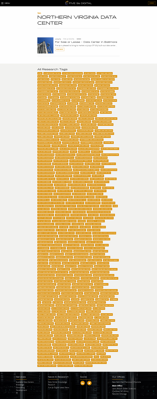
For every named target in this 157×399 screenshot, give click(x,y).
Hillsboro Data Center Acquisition (104, 233)
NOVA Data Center (103, 263)
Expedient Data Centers (78, 215)
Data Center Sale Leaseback (47, 191)
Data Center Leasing (96, 179)
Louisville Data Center (74, 248)
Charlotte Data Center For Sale (48, 121)
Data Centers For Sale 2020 (77, 200)
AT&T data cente (67, 79)
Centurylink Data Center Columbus (49, 118)
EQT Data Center (106, 206)
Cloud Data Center (44, 127)
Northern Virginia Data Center (104, 275)
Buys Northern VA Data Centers (88, 112)
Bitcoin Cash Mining (107, 91)
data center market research (94, 350)
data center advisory (108, 341)
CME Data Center (106, 112)
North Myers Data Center (46, 275)
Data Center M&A (110, 179)
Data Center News (60, 185)
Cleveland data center (105, 124)
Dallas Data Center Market (109, 148)
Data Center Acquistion (45, 157)
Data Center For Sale (103, 172)
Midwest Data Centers (97, 254)
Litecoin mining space (58, 248)
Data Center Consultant (63, 166)
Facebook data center (107, 215)
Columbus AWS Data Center (103, 130)
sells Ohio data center (65, 365)
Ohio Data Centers (83, 281)
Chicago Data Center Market (102, 121)
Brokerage (20, 384)
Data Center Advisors (45, 160)
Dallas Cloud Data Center (68, 148)
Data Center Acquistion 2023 (64, 157)
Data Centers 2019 (43, 200)
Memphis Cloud (43, 254)
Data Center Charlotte (92, 163)
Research (51, 384)
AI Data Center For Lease (91, 76)
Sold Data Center (106, 314)
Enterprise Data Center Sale (102, 209)
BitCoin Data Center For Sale (66, 88)
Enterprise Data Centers (46, 212)
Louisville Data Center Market (94, 248)
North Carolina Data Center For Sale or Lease (52, 272)
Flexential (81, 221)
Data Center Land (97, 175)
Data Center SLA (96, 188)
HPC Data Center (61, 230)
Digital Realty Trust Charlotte (65, 206)
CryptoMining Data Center (69, 139)
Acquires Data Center (45, 82)
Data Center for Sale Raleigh (47, 197)
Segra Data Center (44, 308)
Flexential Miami (77, 224)
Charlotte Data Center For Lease (106, 118)
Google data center (98, 227)
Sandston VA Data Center (87, 305)
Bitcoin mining (73, 103)
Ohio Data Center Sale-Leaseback (65, 281)
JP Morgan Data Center (45, 242)
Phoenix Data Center (63, 287)
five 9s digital (105, 356)
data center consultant (75, 344)
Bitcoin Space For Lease (93, 100)
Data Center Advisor (100, 157)
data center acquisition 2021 (65, 341)
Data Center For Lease (88, 172)
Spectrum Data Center (86, 317)
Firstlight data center (74, 218)
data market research (45, 356)
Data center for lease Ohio (75, 203)
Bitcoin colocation (110, 100)
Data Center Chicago (108, 163)
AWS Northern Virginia (81, 79)
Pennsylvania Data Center (46, 287)
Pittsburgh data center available (106, 290)
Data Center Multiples (101, 182)
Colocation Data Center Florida (48, 130)
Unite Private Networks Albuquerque (63, 326)
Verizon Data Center (98, 326)
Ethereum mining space (45, 215)
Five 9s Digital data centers (104, 218)
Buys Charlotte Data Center (87, 106)
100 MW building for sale (52, 73)
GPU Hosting (64, 227)
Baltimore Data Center (102, 85)
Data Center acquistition (62, 194)
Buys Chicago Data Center (106, 106)
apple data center (43, 332)
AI (17, 393)
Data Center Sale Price (65, 191)
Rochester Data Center (62, 299)
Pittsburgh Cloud (97, 287)
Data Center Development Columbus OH (86, 169)
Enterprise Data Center (58, 209)
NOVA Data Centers (44, 266)
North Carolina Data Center (81, 269)
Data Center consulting (95, 194)
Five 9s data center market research (64, 221)
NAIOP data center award (101, 257)
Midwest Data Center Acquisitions (77, 254)
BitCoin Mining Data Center (86, 88)
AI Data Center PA (43, 79)
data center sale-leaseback (86, 353)
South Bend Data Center (45, 317)
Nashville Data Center (102, 266)
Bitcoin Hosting (93, 94)
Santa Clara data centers (105, 305)
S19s (39, 302)
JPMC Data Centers (60, 242)
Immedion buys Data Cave (46, 239)
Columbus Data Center (67, 133)
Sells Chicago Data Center (60, 308)
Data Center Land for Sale (46, 179)
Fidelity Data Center (44, 218)
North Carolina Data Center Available (104, 269)
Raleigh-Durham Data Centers (88, 296)
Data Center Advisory (61, 160)
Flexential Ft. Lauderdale (95, 221)
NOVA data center (57, 266)
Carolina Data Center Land (69, 115)
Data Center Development (63, 169)
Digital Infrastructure (45, 206)
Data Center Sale (108, 188)
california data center (75, 335)
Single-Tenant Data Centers (90, 314)
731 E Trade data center (104, 73)
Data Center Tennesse (45, 194)
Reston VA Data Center (107, 296)
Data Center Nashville (45, 185)
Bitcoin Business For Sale (90, 91)
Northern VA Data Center (64, 275)
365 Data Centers (89, 73)
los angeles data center (99, 359)
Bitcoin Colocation (44, 94)
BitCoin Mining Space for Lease (108, 88)
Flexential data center (93, 224)
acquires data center (95, 329)
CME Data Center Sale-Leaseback (48, 115)
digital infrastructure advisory (81, 356)
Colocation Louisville (68, 130)
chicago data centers (75, 338)
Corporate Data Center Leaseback (82, 136)
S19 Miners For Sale (87, 299)
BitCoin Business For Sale (46, 88)
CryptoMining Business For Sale (48, 139)
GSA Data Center (85, 227)
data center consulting (93, 344)
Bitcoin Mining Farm (88, 97)
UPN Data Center (43, 326)
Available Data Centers (25, 382)
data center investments (46, 350)
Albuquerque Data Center (68, 85)
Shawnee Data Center (93, 311)
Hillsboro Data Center (83, 233)
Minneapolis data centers (83, 257)
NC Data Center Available (78, 260)
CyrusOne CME (108, 142)
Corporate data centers (102, 136)
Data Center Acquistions (84, 157)
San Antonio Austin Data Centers (75, 302)
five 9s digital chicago (45, 359)
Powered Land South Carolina (48, 296)
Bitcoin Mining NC (44, 100)
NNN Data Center (55, 263)
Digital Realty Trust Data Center (88, 206)
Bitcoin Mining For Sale (105, 97)
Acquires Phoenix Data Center (47, 85)
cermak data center (44, 338)
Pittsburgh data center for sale (72, 293)
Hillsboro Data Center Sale (68, 236)
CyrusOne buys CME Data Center (78, 145)
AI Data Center (42, 76)
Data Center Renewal (62, 188)
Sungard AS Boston (60, 320)
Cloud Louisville (57, 127)
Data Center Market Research (82, 182)
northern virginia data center (96, 362)
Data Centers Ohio (94, 200)
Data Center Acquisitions (110, 154)
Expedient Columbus (62, 215)
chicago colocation (59, 338)
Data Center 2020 (84, 151)
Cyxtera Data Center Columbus (48, 148)
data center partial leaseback (47, 353)
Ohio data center (97, 281)
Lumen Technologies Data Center (48, 251)
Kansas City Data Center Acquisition (49, 245)
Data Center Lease (62, 179)
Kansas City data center (71, 245)
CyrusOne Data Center (59, 145)
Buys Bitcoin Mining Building (47, 106)
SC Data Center (57, 302)
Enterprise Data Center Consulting (80, 209)
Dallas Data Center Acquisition (89, 148)
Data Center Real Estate (45, 188)
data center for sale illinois (80, 347)
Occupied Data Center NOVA (90, 278)
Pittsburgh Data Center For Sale (65, 290)
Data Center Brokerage (60, 163)
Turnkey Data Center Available (100, 323)
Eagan (115, 206)
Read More (59, 49)
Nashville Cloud (70, 266)
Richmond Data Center (45, 299)
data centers (101, 353)
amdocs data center (110, 329)
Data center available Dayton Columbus (51, 203)
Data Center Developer (45, 169)
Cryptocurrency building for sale (49, 142)
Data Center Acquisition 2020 (65, 154)
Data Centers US (107, 200)
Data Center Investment (45, 175)
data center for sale (44, 347)
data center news (111, 350)
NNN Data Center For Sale (70, 263)
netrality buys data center (62, 362)
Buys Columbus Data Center (47, 109)
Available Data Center (85, 85)
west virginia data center (83, 365)
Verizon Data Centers (45, 329)
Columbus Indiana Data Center (103, 133)
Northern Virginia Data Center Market (50, 278)
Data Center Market (44, 182)
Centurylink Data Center (88, 115)
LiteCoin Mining (43, 248)
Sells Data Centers (44, 311)
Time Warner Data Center (80, 323)
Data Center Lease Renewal (79, 179)
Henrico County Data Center (47, 233)
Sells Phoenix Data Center (75, 311)
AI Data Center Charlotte (57, 76)
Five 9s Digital (88, 218)
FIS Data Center (93, 215)
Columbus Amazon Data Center (48, 133)
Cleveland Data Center (88, 124)
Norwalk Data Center (72, 278)
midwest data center (45, 362)
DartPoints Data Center (60, 151)
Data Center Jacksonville (82, 175)
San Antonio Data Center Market (66, 305)
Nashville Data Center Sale (46, 269)
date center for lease (61, 356)
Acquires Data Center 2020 (62, 82)
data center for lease (110, 344)
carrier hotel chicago (92, 335)
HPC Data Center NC (94, 230)
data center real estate (67, 353)
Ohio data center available (47, 284)
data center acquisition (46, 341)
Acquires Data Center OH (104, 82)
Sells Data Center (98, 308)
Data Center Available (101, 160)
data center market (76, 350)
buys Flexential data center (102, 332)
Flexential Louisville (63, 224)
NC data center (43, 263)
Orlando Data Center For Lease (82, 284)
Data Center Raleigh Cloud (96, 185)
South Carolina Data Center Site (66, 317)
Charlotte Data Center (86, 118)
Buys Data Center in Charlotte (48, 112)
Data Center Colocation (45, 166)
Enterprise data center (63, 212)
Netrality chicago (64, 269)
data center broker (44, 344)
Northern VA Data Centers (83, 275)
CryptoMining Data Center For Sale (91, 139)
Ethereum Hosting (79, 212)
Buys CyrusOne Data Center (66, 109)
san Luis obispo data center (47, 365)
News (79, 39)
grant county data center (81, 359)
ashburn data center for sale (61, 332)
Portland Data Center (92, 293)
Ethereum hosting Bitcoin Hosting (98, 212)
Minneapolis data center (64, 257)
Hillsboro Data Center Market (47, 236)
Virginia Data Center (60, 329)
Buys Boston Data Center (68, 106)
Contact (151, 3)
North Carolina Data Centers (79, 272)
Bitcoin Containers (59, 94)
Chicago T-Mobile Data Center (69, 124)
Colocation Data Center (89, 127)
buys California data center (82, 332)
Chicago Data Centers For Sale (48, 124)
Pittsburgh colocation (85, 290)
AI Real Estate (55, 79)
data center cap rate (59, 344)
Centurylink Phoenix (70, 118)
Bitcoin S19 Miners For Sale (61, 100)
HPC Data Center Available (77, 230)
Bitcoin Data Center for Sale (77, 94)
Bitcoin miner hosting (58, 103)
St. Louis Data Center (101, 317)
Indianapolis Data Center (83, 239)
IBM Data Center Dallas (100, 236)
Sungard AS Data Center (76, 320)
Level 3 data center (102, 245)
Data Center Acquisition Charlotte (88, 154)
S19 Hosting (75, 299)
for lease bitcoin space (62, 359)
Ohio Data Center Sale (45, 281)
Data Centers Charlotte (59, 200)
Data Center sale (101, 197)
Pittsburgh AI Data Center (80, 287)
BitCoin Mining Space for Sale (47, 91)
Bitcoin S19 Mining (78, 100)
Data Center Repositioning (79, 188)
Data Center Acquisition (46, 154)
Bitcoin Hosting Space (108, 94)
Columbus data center (45, 136)
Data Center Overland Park (76, 185)
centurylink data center (110, 335)
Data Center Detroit (96, 166)
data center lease (62, 350)
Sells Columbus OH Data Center (81, 308)
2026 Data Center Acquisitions (72, 73)
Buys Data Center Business (99, 109)
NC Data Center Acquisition (58, 260)
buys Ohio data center (45, 335)
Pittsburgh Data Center (45, 290)
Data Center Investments (64, 175)
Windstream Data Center (78, 329)
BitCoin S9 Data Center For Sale (70, 91)
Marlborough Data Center (82, 251)
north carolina (79, 362)
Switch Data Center (92, 320)
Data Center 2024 (97, 151)
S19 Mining (113, 299)
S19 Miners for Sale (102, 299)
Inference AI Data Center (101, 239)
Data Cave (73, 151)
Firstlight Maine (59, 218)
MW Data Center (67, 251)
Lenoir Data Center (87, 245)
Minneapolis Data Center (46, 257)
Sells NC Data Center (58, 311)
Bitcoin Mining (53, 97)
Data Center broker (79, 194)
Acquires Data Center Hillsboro (83, 82)
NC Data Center (43, 260)
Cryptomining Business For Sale (91, 142)
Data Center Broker (44, 163)
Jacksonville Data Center (76, 242)
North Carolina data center (100, 272)
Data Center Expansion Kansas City (67, 172)
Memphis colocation (56, 254)
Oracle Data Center (64, 284)
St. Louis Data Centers (45, 320)
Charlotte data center (67, 121)
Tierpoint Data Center (62, 323)
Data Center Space (100, 191)
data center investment (99, 347)
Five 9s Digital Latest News (58, 387)
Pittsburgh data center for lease (48, 293)
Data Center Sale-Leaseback (83, 191)
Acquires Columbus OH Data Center (103, 79)
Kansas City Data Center (94, 242)
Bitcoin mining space (87, 103)
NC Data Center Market (111, 260)
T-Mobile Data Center (107, 320)
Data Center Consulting (80, 166)
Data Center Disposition (109, 169)
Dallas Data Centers (44, 151)
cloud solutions (89, 338)
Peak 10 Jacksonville (101, 284)
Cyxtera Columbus (97, 145)
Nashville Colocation (85, 266)
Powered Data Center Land (109, 293)
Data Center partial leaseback (84, 197)
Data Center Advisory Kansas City (80, 160)
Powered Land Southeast (68, 296)
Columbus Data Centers (83, 133)
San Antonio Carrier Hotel (96, 302)
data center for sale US (61, 347)
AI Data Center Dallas (75, 76)
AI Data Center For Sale (109, 76)
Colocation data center (85, 130)
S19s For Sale (47, 302)
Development (21, 390)
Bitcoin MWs (42, 97)
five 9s (96, 356)
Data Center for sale (65, 197)
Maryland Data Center (100, 251)
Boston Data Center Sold (104, 103)
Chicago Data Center (83, 121)
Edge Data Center (43, 209)
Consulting (20, 387)
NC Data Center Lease (94, 260)
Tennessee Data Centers (45, 323)
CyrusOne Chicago (44, 145)
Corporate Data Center (62, 136)
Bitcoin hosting (43, 103)
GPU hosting (74, 227)
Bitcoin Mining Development (70, 97)
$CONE (40, 73)
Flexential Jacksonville (46, 224)
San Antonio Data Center (46, 305)
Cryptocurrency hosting (71, 142)
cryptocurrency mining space (107, 338)
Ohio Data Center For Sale (109, 278)
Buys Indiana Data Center (68, 112)
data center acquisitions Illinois (88, 341)
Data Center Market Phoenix (62, 182)
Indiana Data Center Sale (64, 239)
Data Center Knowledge (57, 382)
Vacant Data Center (83, 326)
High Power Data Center (66, 233)
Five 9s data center (44, 221)
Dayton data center (108, 203)
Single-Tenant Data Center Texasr (68, 314)
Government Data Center (46, 230)
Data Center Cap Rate (76, 163)
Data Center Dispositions (46, 172)
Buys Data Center (83, 109)
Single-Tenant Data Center (46, 314)
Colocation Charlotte (72, 127)
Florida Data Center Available (48, 227)
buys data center (60, 335)
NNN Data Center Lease (88, 263)
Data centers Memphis (93, 203)
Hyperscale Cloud (85, 236)
